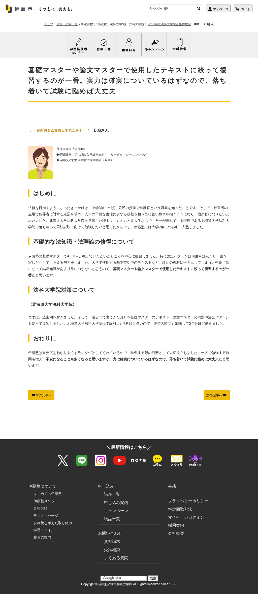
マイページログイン (186, 517)
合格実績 (41, 508)
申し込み (106, 486)
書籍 (172, 486)
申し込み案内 (116, 502)
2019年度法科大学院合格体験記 (169, 24)
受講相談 (112, 549)
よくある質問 (116, 557)
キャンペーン (116, 510)
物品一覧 (112, 518)
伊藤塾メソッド (46, 500)
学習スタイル (44, 529)
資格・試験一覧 (67, 24)
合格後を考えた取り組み (53, 522)
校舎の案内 (42, 537)
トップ (48, 24)
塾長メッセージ (46, 515)
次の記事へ (214, 395)
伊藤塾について (42, 486)
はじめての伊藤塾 (48, 493)
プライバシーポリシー (188, 500)
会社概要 (176, 533)
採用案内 (176, 525)
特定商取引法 (180, 509)
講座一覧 (112, 494)
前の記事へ (44, 395)
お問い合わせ (110, 533)
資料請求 (112, 541)
